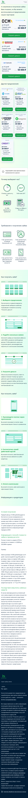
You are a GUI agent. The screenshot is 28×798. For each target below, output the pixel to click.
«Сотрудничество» (10, 699)
